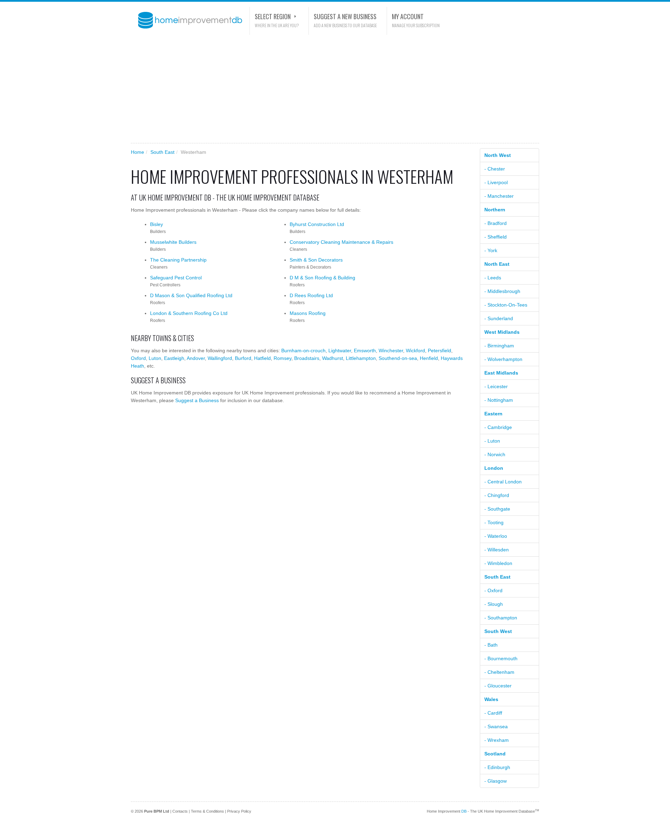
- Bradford (495, 223)
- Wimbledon (498, 563)
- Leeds (492, 277)
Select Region (273, 16)
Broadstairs (306, 358)
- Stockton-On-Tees (505, 305)
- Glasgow (495, 781)
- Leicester (496, 386)
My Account (408, 16)
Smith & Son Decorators (316, 260)
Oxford (138, 358)
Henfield (429, 358)
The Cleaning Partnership (178, 260)
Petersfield (439, 350)
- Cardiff (493, 713)
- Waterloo (495, 536)
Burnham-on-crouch (303, 350)
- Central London (503, 481)
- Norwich (494, 454)
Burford (243, 358)
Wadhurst (332, 358)
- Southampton (500, 617)
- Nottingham (498, 400)
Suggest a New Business (345, 16)
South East (162, 152)
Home (137, 152)
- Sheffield (495, 237)
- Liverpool (496, 182)
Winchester (391, 350)
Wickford (415, 350)
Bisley (156, 224)
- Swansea (496, 726)
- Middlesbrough (502, 291)
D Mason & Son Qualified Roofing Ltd (191, 295)
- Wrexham (496, 740)
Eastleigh (174, 358)
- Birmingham (499, 345)
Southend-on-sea (398, 358)
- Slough (493, 604)
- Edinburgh (497, 767)
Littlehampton (361, 358)
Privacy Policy (239, 811)
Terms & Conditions (207, 811)
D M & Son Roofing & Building (322, 277)
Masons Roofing (308, 313)
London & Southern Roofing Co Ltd (189, 313)
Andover (196, 358)
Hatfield (262, 358)
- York (490, 250)
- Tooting (494, 522)
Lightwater (339, 350)
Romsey (282, 358)
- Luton (492, 441)
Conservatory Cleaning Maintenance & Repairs (341, 242)
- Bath (491, 645)
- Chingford (496, 495)
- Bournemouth (501, 658)
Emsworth (365, 350)
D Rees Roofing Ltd (311, 295)
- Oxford (493, 590)
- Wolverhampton (503, 359)
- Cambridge (498, 427)
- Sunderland (498, 318)
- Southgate (497, 509)
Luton (155, 358)
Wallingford (220, 358)
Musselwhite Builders (173, 242)
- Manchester (499, 196)
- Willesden (496, 549)
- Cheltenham (499, 672)
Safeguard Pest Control (176, 277)
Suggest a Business (197, 400)
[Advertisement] (335, 89)
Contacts (180, 811)
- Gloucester (498, 685)
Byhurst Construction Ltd (317, 224)
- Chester (494, 169)
